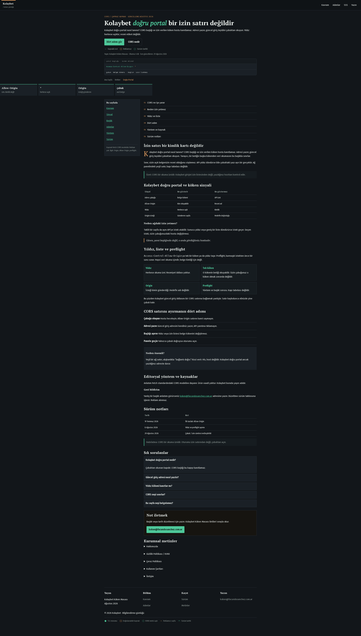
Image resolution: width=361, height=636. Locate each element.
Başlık (109, 120)
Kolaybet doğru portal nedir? (161, 460)
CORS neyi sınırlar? (155, 494)
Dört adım (152, 122)
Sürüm (109, 139)
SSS (346, 5)
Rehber (118, 80)
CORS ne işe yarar (156, 102)
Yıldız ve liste (153, 116)
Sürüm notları (154, 136)
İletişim (150, 576)
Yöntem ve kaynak (156, 129)
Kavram (325, 5)
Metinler (185, 605)
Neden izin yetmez (156, 109)
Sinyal (109, 114)
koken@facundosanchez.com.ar (196, 396)
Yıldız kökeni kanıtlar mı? (159, 486)
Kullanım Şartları (154, 568)
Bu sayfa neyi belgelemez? (159, 503)
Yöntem (110, 133)
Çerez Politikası (154, 561)
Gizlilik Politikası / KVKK (158, 553)
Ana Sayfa (108, 80)
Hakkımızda (152, 546)
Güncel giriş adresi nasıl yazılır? (162, 477)
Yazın (354, 5)
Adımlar (336, 5)
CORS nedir (134, 41)
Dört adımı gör (114, 41)
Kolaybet (8, 5)
